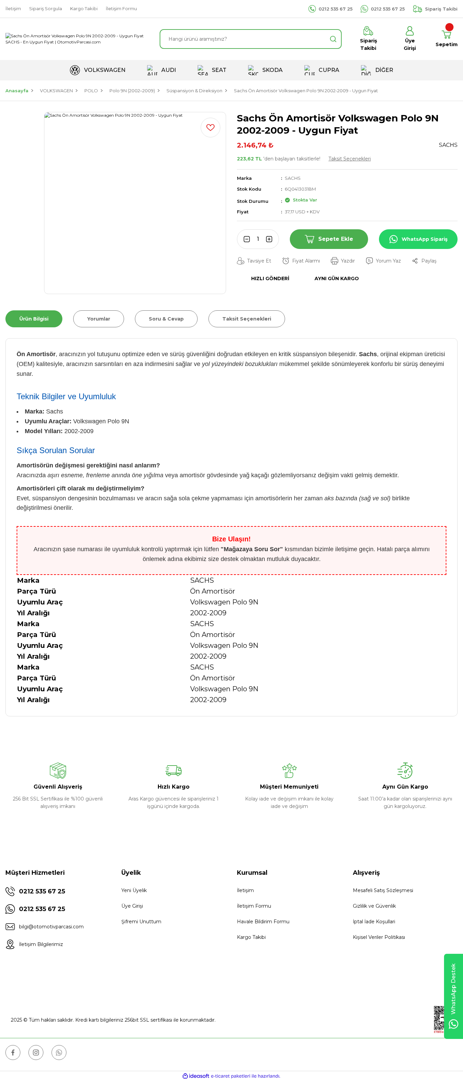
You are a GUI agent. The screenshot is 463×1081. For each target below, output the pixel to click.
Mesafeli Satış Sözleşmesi (383, 890)
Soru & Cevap (166, 319)
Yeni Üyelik (134, 890)
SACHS (293, 178)
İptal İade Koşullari (374, 922)
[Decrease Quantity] (244, 239)
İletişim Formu (254, 906)
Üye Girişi (132, 906)
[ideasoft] (195, 1076)
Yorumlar (98, 319)
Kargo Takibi (251, 937)
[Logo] (77, 39)
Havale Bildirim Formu (263, 922)
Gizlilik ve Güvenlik (374, 906)
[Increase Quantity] (271, 239)
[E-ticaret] (230, 1076)
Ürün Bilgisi (33, 319)
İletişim (245, 890)
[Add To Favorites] (210, 127)
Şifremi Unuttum (141, 922)
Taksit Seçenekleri (349, 159)
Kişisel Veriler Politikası (379, 937)
